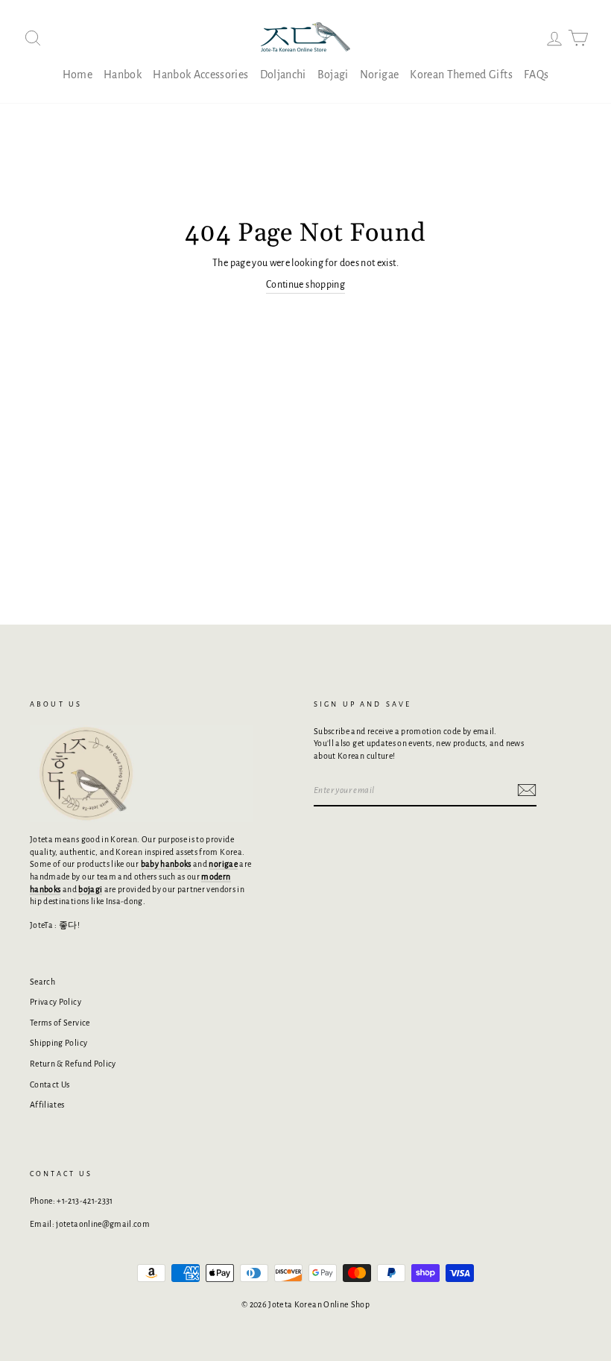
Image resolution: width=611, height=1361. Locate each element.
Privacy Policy (55, 1001)
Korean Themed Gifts (461, 74)
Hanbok (123, 74)
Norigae (379, 74)
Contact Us (50, 1084)
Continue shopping (305, 285)
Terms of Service (60, 1022)
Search (42, 981)
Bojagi (333, 74)
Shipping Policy (58, 1042)
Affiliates (47, 1104)
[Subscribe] (526, 790)
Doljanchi (283, 74)
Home (77, 74)
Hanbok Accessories (200, 74)
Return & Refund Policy (73, 1063)
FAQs (536, 74)
